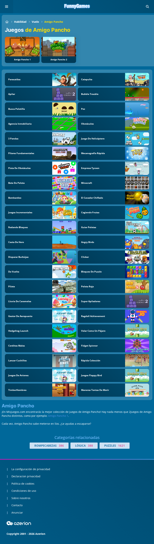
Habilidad (20, 21)
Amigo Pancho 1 (58, 416)
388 (90, 445)
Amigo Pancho (53, 21)
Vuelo (35, 21)
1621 (121, 445)
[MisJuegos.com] (7, 22)
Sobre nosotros (20, 498)
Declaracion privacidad (25, 476)
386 (61, 445)
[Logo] (77, 6)
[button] (147, 6)
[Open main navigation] (6, 6)
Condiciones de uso (23, 491)
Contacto (17, 505)
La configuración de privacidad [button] (30, 469)
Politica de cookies (22, 483)
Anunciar (17, 512)
